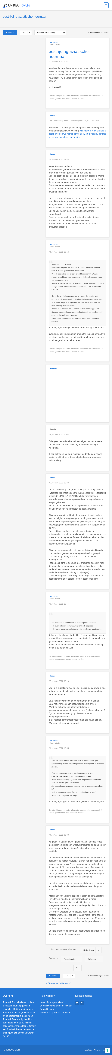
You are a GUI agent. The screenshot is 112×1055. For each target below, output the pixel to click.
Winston (53, 115)
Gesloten (11, 32)
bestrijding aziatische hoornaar (24, 16)
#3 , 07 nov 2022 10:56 (59, 252)
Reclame (53, 368)
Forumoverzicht (12, 1050)
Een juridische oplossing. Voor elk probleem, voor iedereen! (74, 121)
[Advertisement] (23, 55)
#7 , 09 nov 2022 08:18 (59, 681)
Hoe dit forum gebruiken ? (52, 1002)
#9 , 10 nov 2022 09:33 (59, 835)
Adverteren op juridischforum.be (55, 1012)
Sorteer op (62, 958)
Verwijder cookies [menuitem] (101, 1050)
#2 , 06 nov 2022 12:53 (59, 159)
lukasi (52, 154)
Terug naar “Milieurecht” (59, 983)
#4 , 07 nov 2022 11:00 (59, 434)
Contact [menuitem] (88, 1050)
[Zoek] (64, 32)
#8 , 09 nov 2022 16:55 (59, 748)
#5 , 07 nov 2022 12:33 (59, 483)
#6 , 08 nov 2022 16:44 (59, 604)
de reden (54, 42)
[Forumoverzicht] (16, 6)
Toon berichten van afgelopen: (72, 949)
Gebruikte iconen (48, 1009)
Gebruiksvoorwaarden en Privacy (56, 1006)
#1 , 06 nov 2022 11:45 (59, 61)
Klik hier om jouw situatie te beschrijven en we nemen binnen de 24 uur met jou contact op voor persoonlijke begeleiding (77, 134)
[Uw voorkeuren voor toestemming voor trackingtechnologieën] (107, 1050)
